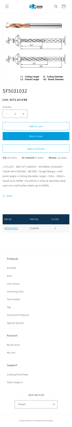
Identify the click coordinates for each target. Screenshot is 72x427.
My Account (13, 344)
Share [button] (9, 195)
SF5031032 (11, 228)
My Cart (11, 352)
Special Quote (36, 148)
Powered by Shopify (44, 420)
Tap (9, 307)
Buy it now (36, 136)
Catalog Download (17, 374)
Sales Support (15, 382)
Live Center (13, 283)
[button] (7, 6)
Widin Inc (30, 420)
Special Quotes (15, 322)
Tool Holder (13, 299)
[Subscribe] (53, 404)
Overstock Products (18, 314)
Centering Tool (15, 291)
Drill (9, 275)
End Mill (11, 267)
